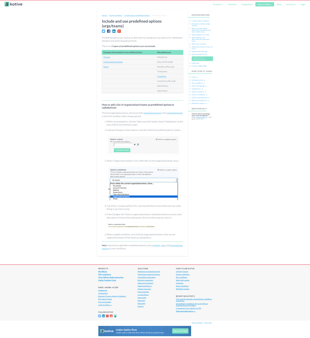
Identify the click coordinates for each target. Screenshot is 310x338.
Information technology (147, 277)
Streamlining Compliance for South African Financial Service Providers (192, 304)
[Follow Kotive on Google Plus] (107, 316)
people (156, 245)
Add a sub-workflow (199, 44)
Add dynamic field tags (199, 51)
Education (141, 303)
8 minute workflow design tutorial (201, 25)
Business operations (145, 280)
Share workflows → (199, 92)
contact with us (201, 117)
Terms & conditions (197, 322)
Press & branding (104, 302)
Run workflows (181, 277)
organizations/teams (152, 113)
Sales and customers (145, 283)
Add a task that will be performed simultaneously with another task (201, 30)
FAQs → (195, 77)
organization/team (175, 113)
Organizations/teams (113, 62)
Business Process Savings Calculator (112, 296)
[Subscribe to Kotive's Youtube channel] (111, 316)
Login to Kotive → (105, 305)
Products (217, 4)
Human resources (144, 289)
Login (302, 4)
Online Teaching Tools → (201, 97)
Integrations (247, 4)
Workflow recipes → (199, 103)
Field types (195, 63)
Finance (140, 306)
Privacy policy (208, 322)
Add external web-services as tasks (202, 47)
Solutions (232, 4)
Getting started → (198, 80)
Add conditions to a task (200, 35)
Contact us (290, 4)
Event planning (143, 292)
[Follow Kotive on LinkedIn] (103, 316)
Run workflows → (198, 83)
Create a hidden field (199, 66)
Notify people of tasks (199, 54)
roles (163, 245)
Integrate (179, 283)
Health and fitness (145, 286)
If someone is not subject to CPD (188, 308)
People (106, 57)
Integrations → (197, 89)
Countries (161, 76)
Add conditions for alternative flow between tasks (200, 39)
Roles (106, 66)
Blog (279, 4)
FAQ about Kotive (105, 299)
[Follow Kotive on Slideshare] (115, 316)
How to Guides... (264, 4)
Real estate (142, 298)
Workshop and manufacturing (149, 271)
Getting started (182, 271)
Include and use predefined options (137, 15)
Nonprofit (141, 301)
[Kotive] (13, 6)
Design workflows (115, 15)
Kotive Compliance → (199, 95)
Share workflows (182, 286)
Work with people (182, 280)
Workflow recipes (182, 289)
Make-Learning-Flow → (200, 100)
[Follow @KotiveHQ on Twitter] (99, 316)
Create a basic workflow (200, 21)
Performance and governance (149, 274)
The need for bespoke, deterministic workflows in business (194, 300)
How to (104, 15)
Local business (143, 295)
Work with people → (199, 86)
